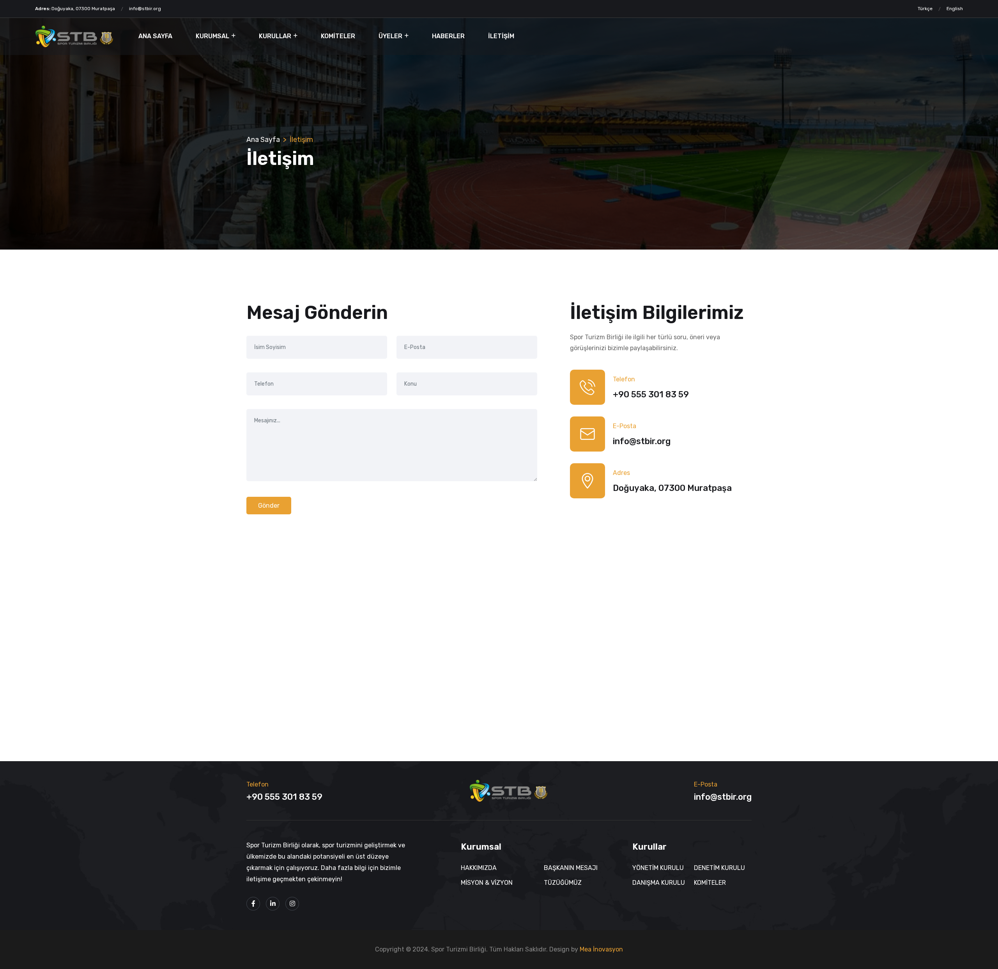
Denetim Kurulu (719, 868)
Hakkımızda (479, 868)
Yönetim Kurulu (658, 868)
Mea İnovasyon (601, 949)
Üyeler (390, 36)
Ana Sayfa (155, 36)
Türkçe (925, 8)
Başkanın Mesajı (571, 868)
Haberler (448, 36)
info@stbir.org (145, 8)
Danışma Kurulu (658, 882)
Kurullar (275, 36)
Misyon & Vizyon (487, 882)
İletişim (501, 36)
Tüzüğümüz (563, 882)
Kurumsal (212, 36)
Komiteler (338, 36)
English (955, 8)
